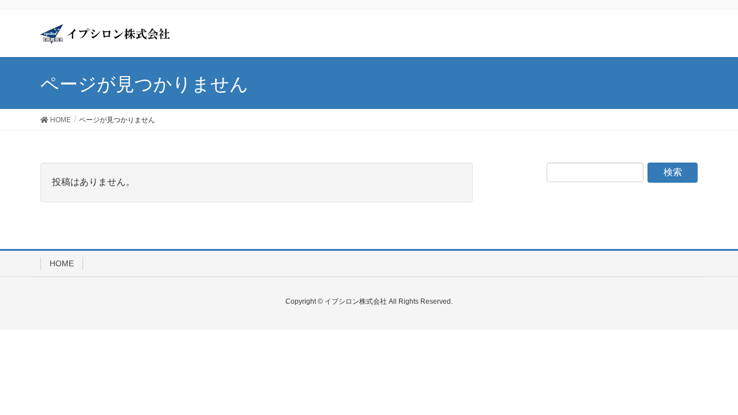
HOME (62, 263)
